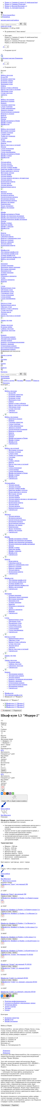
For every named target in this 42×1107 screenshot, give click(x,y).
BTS (2, 750)
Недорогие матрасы (15, 518)
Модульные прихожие (16, 599)
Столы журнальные (15, 468)
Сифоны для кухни (15, 664)
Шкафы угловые (14, 440)
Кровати (11, 420)
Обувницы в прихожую (16, 606)
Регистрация (7, 15)
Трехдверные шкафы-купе (17, 582)
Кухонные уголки (14, 398)
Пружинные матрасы (16, 521)
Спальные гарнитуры (16, 422)
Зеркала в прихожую (15, 609)
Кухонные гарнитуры (16, 394)
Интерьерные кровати (16, 686)
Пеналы (11, 436)
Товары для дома (10, 655)
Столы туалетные (14, 424)
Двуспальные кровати (16, 674)
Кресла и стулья (10, 637)
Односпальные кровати (16, 683)
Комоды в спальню (15, 566)
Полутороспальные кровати (18, 684)
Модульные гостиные (16, 450)
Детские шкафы (14, 495)
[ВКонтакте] (2, 793)
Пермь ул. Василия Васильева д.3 (16, 6)
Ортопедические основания (18, 429)
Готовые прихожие (15, 595)
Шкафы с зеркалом (15, 551)
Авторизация (5, 378)
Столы (7, 618)
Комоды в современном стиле (19, 564)
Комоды (11, 433)
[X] (7, 793)
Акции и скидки (10, 1006)
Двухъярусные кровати (16, 676)
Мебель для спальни (11, 417)
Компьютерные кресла (16, 508)
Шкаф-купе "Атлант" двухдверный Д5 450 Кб (16, 964)
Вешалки (12, 611)
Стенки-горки (13, 453)
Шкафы (7, 537)
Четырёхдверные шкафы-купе (19, 585)
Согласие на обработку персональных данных (20, 1003)
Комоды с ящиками (15, 568)
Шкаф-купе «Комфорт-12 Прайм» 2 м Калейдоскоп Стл (19, 950)
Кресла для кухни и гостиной (18, 405)
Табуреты (12, 410)
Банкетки (12, 604)
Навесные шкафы (14, 549)
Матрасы (12, 435)
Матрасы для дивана (15, 525)
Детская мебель (10, 483)
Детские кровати (14, 497)
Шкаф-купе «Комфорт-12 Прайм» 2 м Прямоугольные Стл (20, 909)
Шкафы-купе (13, 442)
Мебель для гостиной (12, 448)
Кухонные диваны (15, 396)
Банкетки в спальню (15, 419)
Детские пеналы (14, 485)
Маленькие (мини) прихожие (18, 597)
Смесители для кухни (16, 665)
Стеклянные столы (15, 625)
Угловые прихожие (15, 602)
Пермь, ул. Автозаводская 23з (14, 8)
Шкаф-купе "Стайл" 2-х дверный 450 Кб (14, 978)
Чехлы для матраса (15, 528)
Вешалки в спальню (15, 431)
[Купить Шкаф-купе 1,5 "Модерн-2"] (15, 705)
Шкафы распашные (11, 1021)
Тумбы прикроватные (16, 426)
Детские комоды (14, 501)
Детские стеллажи (15, 486)
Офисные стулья (14, 640)
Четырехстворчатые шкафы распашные (22, 544)
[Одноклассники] (5, 793)
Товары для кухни (11, 660)
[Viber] (10, 793)
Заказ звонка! (15, 31)
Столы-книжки (14, 469)
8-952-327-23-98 (6, 26)
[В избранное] (3, 787)
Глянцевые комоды (15, 563)
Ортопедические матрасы (17, 520)
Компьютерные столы (16, 619)
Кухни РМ (12, 393)
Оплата (7, 1010)
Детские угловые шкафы (17, 488)
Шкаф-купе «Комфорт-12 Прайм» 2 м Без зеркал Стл (18, 937)
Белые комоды (13, 561)
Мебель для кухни (11, 391)
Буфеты (11, 401)
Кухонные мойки (14, 662)
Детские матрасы (14, 506)
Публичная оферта (11, 1005)
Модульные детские (15, 494)
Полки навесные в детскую (18, 492)
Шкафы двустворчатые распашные (20, 540)
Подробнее (15, 1105)
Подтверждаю (6, 1105)
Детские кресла (14, 504)
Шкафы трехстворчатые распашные (21, 542)
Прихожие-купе (14, 600)
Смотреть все (13, 412)
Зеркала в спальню (15, 427)
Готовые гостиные (15, 452)
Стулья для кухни (14, 409)
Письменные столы (15, 623)
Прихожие (8, 593)
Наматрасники (13, 527)
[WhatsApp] (13, 793)
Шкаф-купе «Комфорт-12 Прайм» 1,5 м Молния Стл (18, 923)
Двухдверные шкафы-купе (17, 580)
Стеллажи (12, 457)
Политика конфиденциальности (15, 1001)
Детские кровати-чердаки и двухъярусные (23, 499)
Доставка (8, 1008)
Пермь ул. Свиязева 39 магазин (15, 4)
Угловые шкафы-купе (16, 583)
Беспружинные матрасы (17, 523)
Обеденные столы (15, 407)
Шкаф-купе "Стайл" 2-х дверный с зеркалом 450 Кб (18, 992)
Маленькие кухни (15, 400)
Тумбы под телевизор (16, 455)
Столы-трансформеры (16, 471)
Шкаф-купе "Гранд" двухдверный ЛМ (13, 894)
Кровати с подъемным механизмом (20, 679)
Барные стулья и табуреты (17, 403)
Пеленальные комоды (16, 502)
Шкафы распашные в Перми (18, 438)
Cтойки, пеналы (14, 461)
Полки (11, 459)
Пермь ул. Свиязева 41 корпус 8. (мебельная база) (21, 2)
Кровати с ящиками (15, 681)
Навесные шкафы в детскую (18, 490)
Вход (13, 15)
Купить (4, 770)
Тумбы (11, 608)
